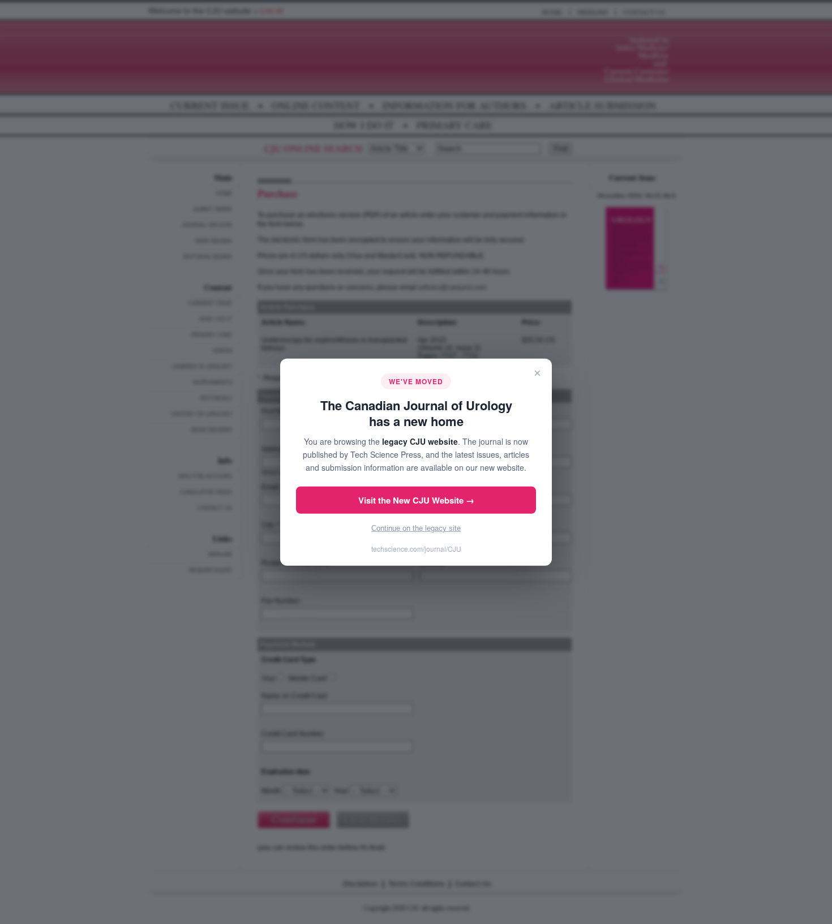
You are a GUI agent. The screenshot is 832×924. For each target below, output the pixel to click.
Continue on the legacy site (416, 528)
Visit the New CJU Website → (416, 500)
